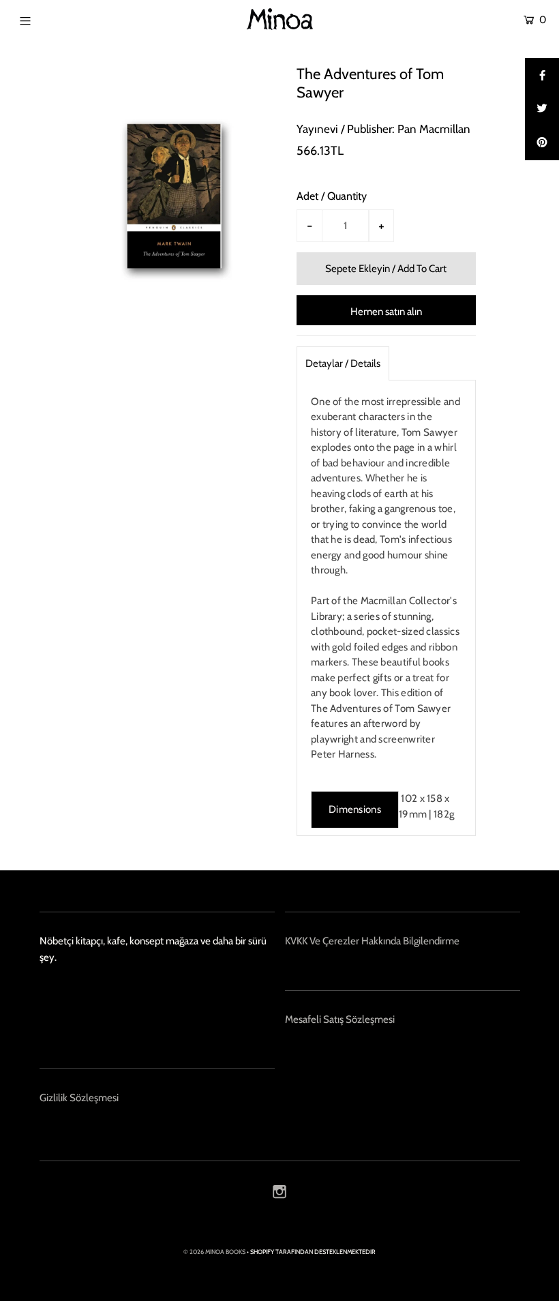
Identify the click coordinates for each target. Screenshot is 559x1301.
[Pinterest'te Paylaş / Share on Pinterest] (542, 143)
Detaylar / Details (342, 363)
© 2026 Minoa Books (214, 1251)
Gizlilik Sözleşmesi (79, 1098)
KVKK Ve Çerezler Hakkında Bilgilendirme (372, 941)
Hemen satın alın (386, 311)
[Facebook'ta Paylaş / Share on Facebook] (542, 75)
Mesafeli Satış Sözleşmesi (340, 1019)
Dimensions (355, 809)
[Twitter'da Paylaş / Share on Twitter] (542, 109)
